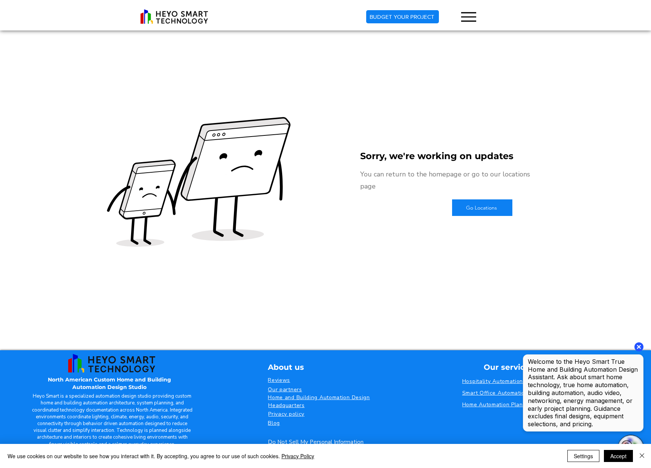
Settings (583, 456)
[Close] (641, 456)
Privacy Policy (297, 456)
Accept (618, 456)
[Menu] (468, 16)
